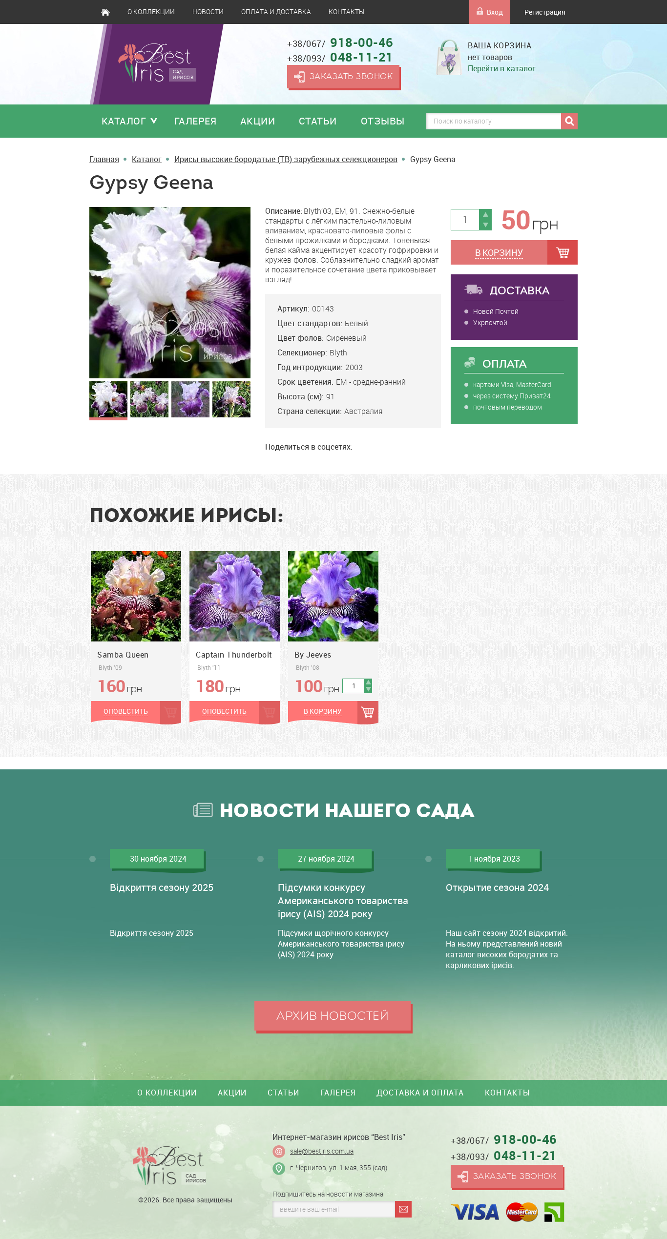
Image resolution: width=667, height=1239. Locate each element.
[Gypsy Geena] (169, 292)
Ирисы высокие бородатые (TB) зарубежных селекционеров (285, 159)
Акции (257, 120)
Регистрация (544, 12)
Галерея (195, 120)
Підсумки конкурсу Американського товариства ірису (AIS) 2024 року (343, 900)
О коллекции (151, 11)
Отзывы (383, 120)
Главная (105, 12)
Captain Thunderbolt (234, 654)
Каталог (124, 120)
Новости (208, 11)
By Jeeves (313, 654)
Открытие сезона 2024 (497, 887)
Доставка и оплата (420, 1092)
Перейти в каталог (502, 68)
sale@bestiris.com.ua (322, 1151)
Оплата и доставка (276, 11)
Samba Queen (123, 654)
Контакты (346, 11)
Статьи (318, 120)
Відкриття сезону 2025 (161, 887)
